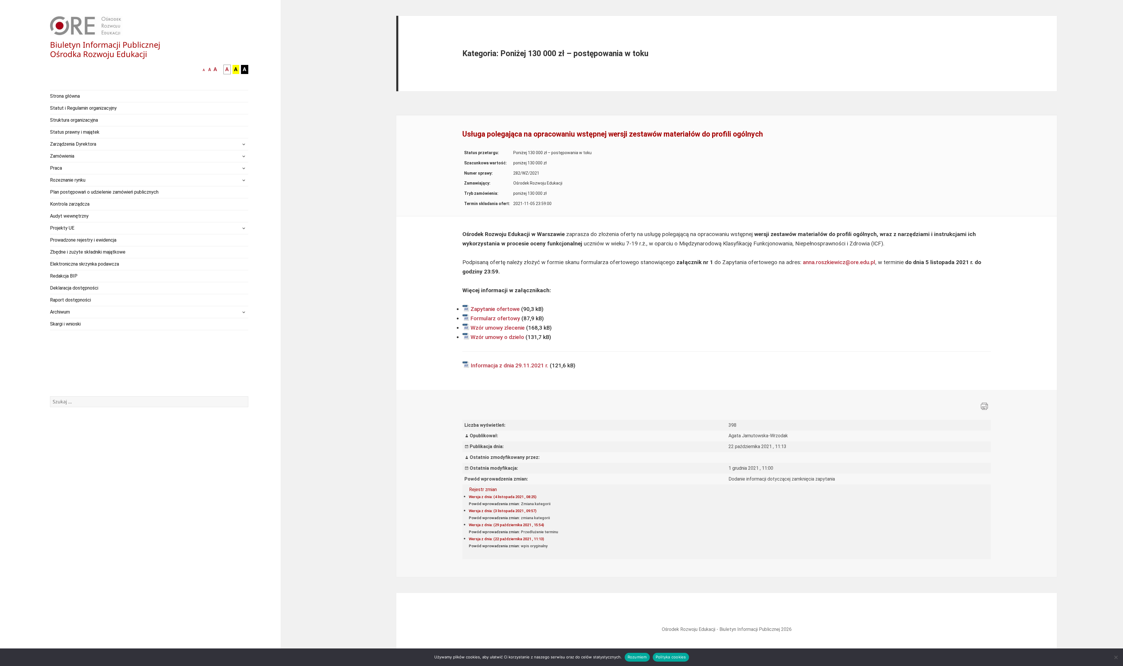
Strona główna (65, 96)
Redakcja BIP (63, 276)
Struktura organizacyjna (74, 120)
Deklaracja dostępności (74, 288)
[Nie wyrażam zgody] (1116, 657)
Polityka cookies (671, 657)
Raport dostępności (70, 300)
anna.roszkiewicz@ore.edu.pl (839, 262)
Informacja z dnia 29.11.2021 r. (509, 365)
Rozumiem (637, 657)
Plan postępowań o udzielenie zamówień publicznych (104, 192)
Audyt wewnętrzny (69, 216)
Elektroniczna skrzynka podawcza (84, 264)
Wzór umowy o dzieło (497, 337)
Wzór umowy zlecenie (498, 327)
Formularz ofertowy (495, 318)
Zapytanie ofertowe (495, 309)
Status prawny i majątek (74, 132)
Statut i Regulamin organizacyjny (83, 108)
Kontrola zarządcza (69, 204)
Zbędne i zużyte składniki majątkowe (87, 252)
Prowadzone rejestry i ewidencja (83, 240)
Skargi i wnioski (65, 324)
